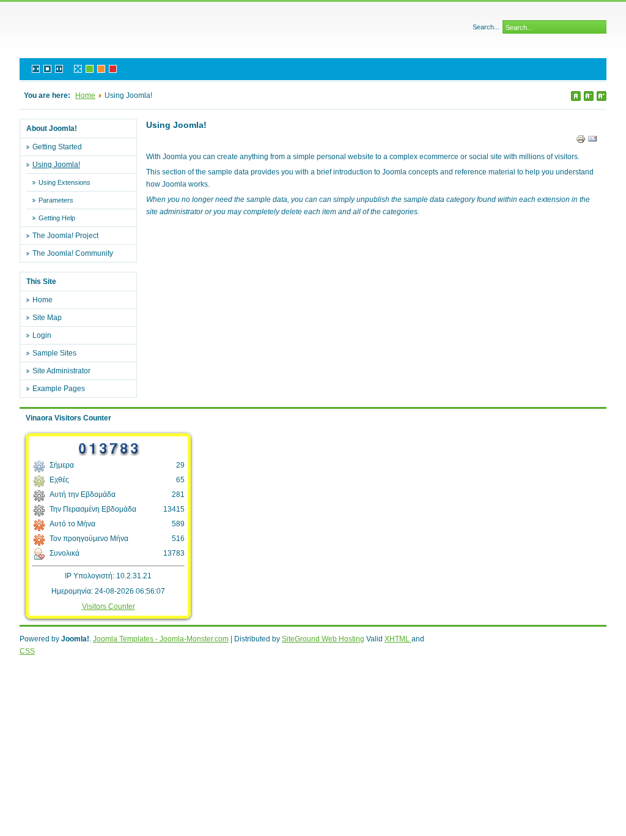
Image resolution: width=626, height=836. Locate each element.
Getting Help (57, 218)
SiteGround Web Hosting (323, 639)
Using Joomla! (56, 164)
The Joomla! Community (72, 253)
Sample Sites (54, 353)
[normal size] (576, 96)
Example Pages (58, 388)
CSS (27, 651)
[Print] (581, 141)
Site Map (47, 317)
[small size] (589, 96)
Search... (486, 27)
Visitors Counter (108, 606)
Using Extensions (64, 182)
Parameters (56, 200)
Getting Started (57, 147)
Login (41, 335)
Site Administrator (61, 371)
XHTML (398, 639)
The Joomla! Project (65, 235)
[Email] (592, 141)
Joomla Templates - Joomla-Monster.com (161, 639)
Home (85, 95)
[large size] (601, 96)
